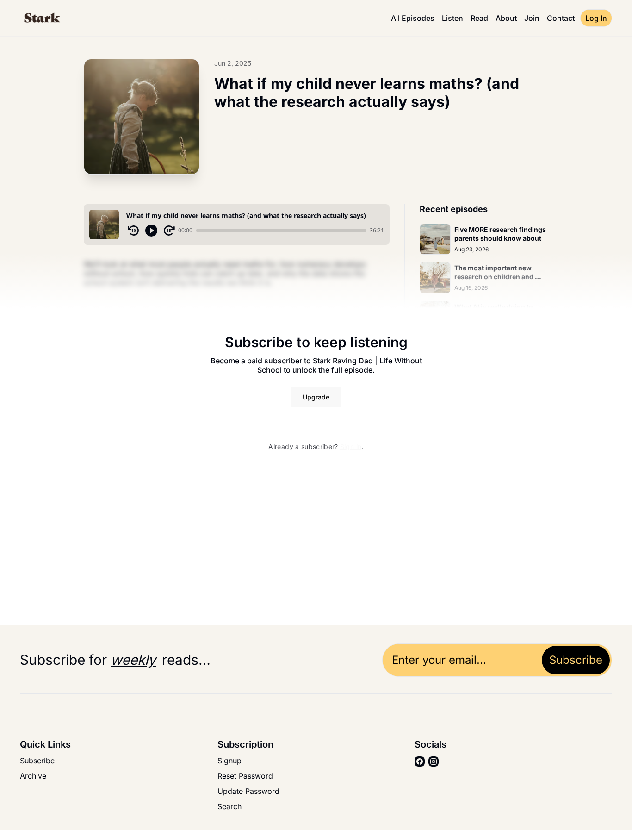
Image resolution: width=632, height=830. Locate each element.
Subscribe (575, 660)
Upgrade (316, 397)
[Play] (151, 230)
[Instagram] (433, 761)
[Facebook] (420, 761)
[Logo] (41, 18)
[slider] (281, 230)
